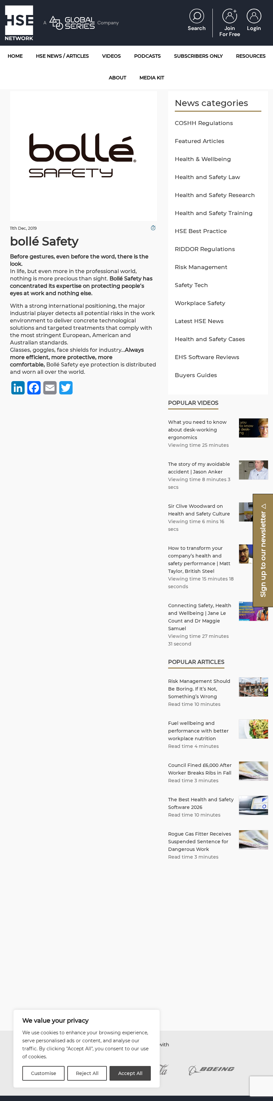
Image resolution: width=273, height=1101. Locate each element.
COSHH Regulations (204, 123)
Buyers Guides (196, 375)
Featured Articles (199, 141)
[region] (86, 1049)
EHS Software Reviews (207, 357)
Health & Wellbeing (203, 159)
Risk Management (201, 267)
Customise (43, 1073)
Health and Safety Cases (210, 339)
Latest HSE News (199, 321)
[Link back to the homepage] (19, 22)
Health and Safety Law (207, 177)
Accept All (130, 1073)
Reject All (87, 1073)
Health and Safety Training (214, 213)
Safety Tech (191, 285)
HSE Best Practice (201, 231)
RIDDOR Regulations (205, 249)
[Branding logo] (211, 1070)
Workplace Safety (200, 303)
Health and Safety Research (215, 195)
